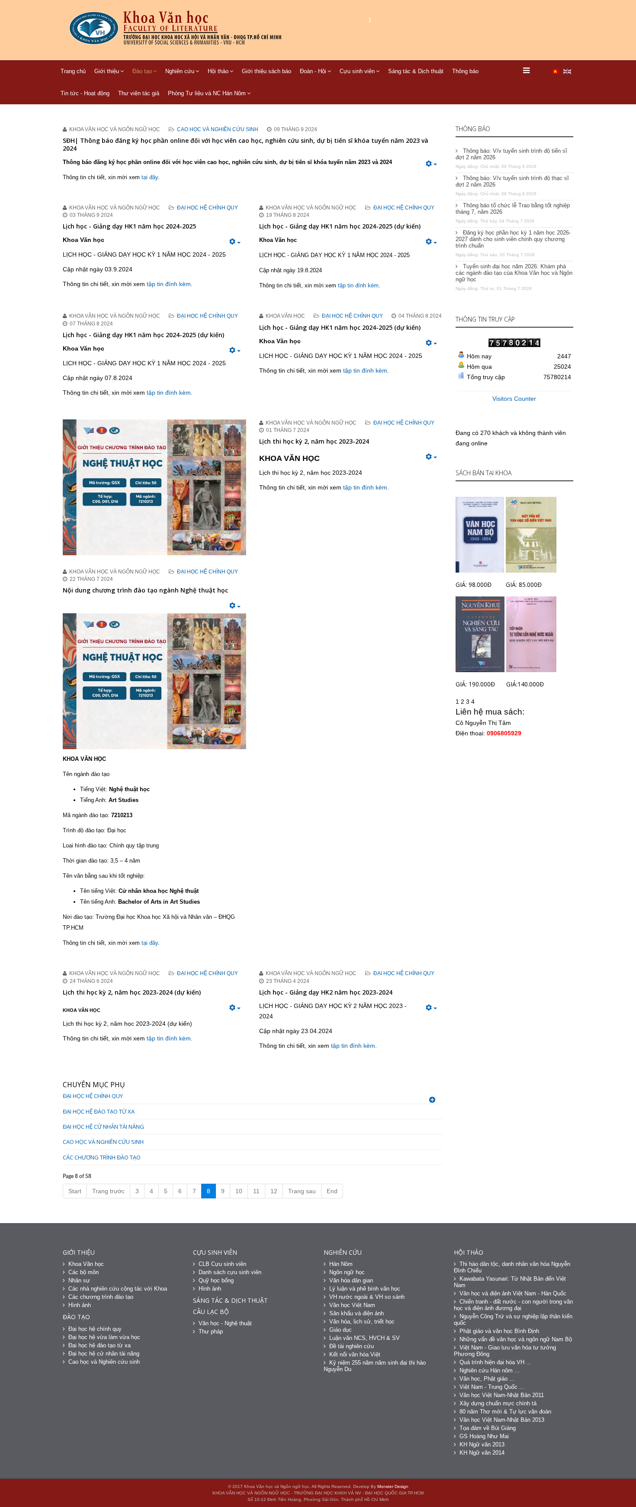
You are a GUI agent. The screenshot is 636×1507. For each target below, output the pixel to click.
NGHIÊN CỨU (343, 1252)
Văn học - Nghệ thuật (225, 1323)
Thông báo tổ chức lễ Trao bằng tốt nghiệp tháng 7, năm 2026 (513, 208)
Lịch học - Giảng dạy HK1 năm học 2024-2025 (129, 226)
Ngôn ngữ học (347, 1272)
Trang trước (108, 1191)
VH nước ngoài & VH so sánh (367, 1297)
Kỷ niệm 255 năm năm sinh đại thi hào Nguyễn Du (375, 1365)
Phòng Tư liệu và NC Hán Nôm (207, 93)
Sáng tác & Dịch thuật (415, 71)
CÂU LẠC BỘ (211, 1311)
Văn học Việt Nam (352, 1305)
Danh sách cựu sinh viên (230, 1272)
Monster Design (392, 1486)
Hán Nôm (341, 1264)
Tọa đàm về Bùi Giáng (487, 1428)
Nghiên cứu (179, 71)
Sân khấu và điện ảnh (356, 1313)
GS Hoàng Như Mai (484, 1436)
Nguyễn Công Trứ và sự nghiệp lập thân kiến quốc (513, 1319)
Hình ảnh (79, 1305)
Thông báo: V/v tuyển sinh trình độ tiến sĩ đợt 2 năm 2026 (511, 154)
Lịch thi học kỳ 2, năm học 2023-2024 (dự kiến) (132, 992)
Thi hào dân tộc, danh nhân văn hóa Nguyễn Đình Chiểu (512, 1267)
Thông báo (465, 71)
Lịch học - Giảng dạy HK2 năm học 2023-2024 (325, 992)
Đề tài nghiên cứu (351, 1346)
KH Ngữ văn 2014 (481, 1452)
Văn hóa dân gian (351, 1280)
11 (256, 1191)
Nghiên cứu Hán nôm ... (489, 1370)
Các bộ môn (83, 1272)
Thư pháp (211, 1331)
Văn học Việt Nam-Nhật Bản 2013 (501, 1420)
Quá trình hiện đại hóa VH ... (495, 1362)
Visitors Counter (514, 398)
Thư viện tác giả (138, 93)
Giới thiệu (106, 71)
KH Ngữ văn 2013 (481, 1444)
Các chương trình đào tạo (102, 1157)
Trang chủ (73, 71)
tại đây (149, 177)
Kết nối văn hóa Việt (354, 1354)
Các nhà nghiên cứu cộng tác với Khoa (117, 1288)
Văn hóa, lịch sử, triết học (362, 1321)
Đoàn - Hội (313, 71)
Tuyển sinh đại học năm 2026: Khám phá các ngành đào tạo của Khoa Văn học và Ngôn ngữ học (514, 273)
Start (74, 1191)
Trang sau (302, 1191)
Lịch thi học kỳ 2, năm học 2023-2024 (314, 441)
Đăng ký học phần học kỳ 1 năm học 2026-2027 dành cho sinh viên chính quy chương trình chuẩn (513, 239)
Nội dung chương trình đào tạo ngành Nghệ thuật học (145, 590)
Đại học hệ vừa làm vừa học (104, 1337)
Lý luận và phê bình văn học (364, 1288)
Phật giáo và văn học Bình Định (499, 1331)
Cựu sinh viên (357, 71)
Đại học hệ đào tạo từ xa (99, 1111)
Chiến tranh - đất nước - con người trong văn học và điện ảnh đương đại (513, 1304)
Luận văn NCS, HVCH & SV (364, 1338)
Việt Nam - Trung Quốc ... (491, 1387)
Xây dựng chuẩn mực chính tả (497, 1403)
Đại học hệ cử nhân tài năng (103, 1126)
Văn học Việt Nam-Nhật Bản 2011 (501, 1395)
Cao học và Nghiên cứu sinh (217, 129)
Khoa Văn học (86, 1264)
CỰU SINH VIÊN (215, 1252)
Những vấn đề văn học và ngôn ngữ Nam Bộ (515, 1339)
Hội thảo (218, 71)
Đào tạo (142, 71)
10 (238, 1191)
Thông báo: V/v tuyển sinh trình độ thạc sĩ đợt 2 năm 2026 (512, 181)
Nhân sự (79, 1280)
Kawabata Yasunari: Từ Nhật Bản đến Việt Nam (510, 1281)
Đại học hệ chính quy (207, 208)
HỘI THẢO (468, 1252)
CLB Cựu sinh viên (222, 1264)
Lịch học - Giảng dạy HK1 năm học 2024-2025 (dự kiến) (340, 226)
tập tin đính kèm (169, 283)
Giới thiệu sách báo (266, 71)
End (332, 1191)
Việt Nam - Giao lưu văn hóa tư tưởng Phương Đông (505, 1350)
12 (273, 1191)
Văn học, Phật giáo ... (486, 1378)
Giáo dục (340, 1330)
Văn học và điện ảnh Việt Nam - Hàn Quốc (512, 1293)
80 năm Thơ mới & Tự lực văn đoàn (505, 1411)
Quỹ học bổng (216, 1280)
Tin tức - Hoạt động (85, 93)
